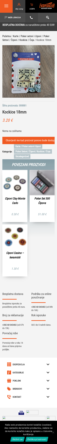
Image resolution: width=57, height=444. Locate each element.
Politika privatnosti (37, 439)
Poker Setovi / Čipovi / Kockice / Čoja (33, 151)
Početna (6, 36)
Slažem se (17, 439)
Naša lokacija (14, 17)
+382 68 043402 (38, 307)
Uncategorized (22, 156)
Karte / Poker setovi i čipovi (27, 36)
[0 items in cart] (32, 5)
